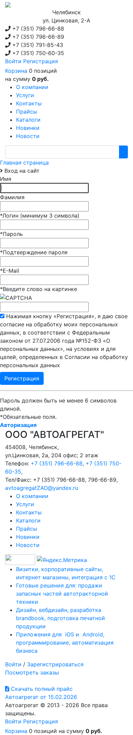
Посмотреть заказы (32, 672)
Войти (13, 61)
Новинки (28, 536)
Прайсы (26, 528)
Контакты (29, 512)
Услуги (25, 504)
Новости (28, 545)
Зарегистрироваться (55, 664)
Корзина (16, 70)
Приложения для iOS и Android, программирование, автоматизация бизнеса (65, 642)
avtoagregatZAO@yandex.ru (41, 487)
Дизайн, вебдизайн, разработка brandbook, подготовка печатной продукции (60, 618)
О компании (32, 496)
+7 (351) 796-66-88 (57, 463)
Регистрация (40, 61)
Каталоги (28, 520)
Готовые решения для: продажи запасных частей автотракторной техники (62, 593)
